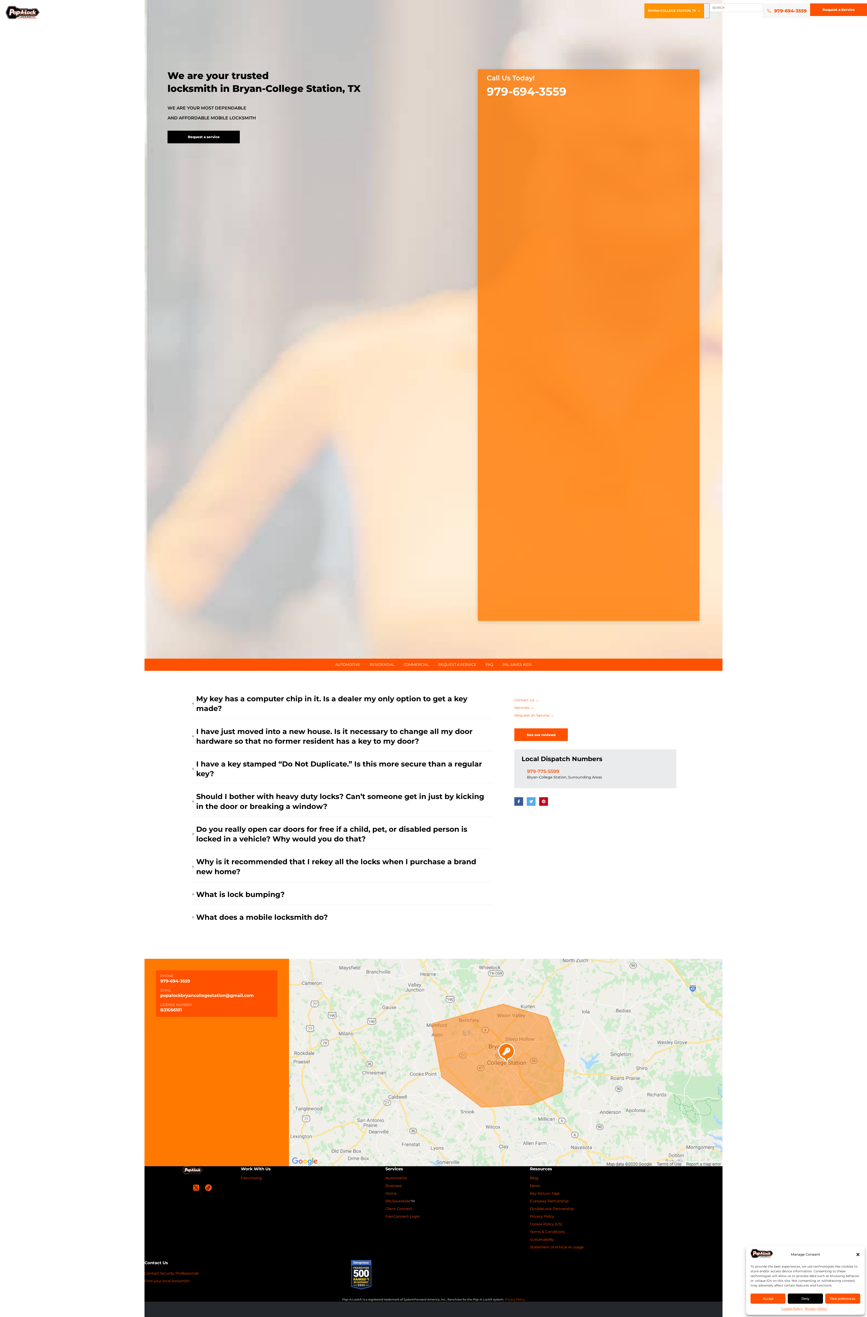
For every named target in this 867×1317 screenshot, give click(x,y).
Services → (524, 708)
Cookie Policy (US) (546, 1224)
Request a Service (839, 9)
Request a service (204, 137)
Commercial (416, 664)
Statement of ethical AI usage (557, 1247)
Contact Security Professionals (171, 1273)
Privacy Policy (816, 1309)
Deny (805, 1299)
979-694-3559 (526, 91)
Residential (382, 664)
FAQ (489, 664)
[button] (858, 1254)
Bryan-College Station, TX (674, 11)
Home (391, 1193)
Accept (768, 1299)
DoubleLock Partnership (552, 1209)
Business (393, 1186)
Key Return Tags (545, 1193)
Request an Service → (534, 715)
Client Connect (399, 1209)
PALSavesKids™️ (400, 1201)
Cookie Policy (792, 1309)
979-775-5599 (543, 771)
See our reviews (541, 735)
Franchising (251, 1178)
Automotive (347, 664)
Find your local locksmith (167, 1281)
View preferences (842, 1299)
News (535, 1186)
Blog (534, 1178)
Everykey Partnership (549, 1201)
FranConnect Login (402, 1216)
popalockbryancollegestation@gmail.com (207, 995)
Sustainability (542, 1239)
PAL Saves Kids (517, 664)
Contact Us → (526, 700)
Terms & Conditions (547, 1232)
